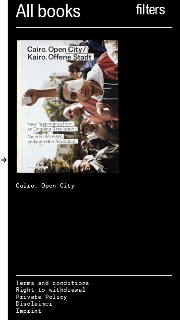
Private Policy (41, 297)
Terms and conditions (52, 283)
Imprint (28, 311)
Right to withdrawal (50, 289)
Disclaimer (34, 303)
